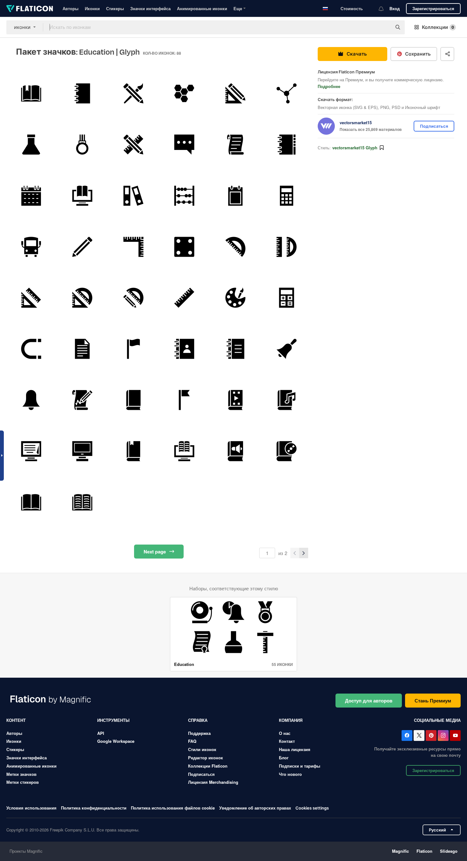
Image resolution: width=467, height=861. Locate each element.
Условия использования (31, 808)
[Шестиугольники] (184, 93)
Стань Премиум (433, 700)
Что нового (290, 774)
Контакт (287, 741)
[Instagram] (443, 735)
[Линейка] (133, 246)
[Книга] (133, 400)
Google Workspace (115, 741)
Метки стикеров (22, 782)
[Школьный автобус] (31, 246)
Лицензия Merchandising (213, 782)
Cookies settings (312, 808)
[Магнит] (31, 348)
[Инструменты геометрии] (286, 246)
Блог (283, 758)
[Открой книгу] (31, 502)
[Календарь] (31, 195)
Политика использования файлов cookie (173, 808)
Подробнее (329, 86)
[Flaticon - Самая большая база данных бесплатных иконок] (29, 8)
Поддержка (199, 733)
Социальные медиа (437, 720)
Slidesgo (448, 851)
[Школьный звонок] (286, 348)
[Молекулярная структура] (286, 93)
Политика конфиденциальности (93, 808)
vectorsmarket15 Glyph (354, 148)
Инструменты (113, 720)
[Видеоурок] (235, 400)
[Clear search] (384, 27)
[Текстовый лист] (235, 144)
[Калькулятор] (286, 195)
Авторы (70, 8)
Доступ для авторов (368, 700)
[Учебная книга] (31, 93)
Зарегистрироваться (433, 8)
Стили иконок (202, 749)
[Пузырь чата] (184, 144)
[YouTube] (455, 735)
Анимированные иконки (202, 8)
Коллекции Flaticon (207, 766)
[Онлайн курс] (31, 451)
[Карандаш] (82, 246)
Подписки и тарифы (299, 766)
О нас (284, 733)
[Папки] (133, 195)
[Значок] (82, 144)
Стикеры (115, 8)
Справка (197, 720)
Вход (394, 8)
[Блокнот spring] (286, 144)
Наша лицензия (294, 749)
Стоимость (352, 8)
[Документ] (82, 348)
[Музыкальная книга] (286, 400)
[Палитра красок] (235, 298)
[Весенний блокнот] (82, 93)
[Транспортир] (235, 246)
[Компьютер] (82, 451)
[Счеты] (184, 195)
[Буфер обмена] (235, 195)
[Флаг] (133, 348)
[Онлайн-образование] (82, 195)
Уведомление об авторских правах (255, 808)
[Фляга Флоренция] (31, 144)
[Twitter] (419, 735)
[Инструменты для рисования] (133, 93)
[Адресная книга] (184, 348)
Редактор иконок (205, 758)
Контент (16, 720)
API (100, 733)
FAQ (192, 741)
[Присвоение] (82, 400)
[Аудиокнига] (235, 451)
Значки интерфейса (150, 8)
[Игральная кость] (184, 246)
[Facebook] (407, 735)
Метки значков (21, 774)
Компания (290, 720)
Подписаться (201, 774)
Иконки (92, 8)
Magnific (400, 851)
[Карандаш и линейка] (235, 93)
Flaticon (424, 851)
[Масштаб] (184, 298)
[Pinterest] (431, 735)
